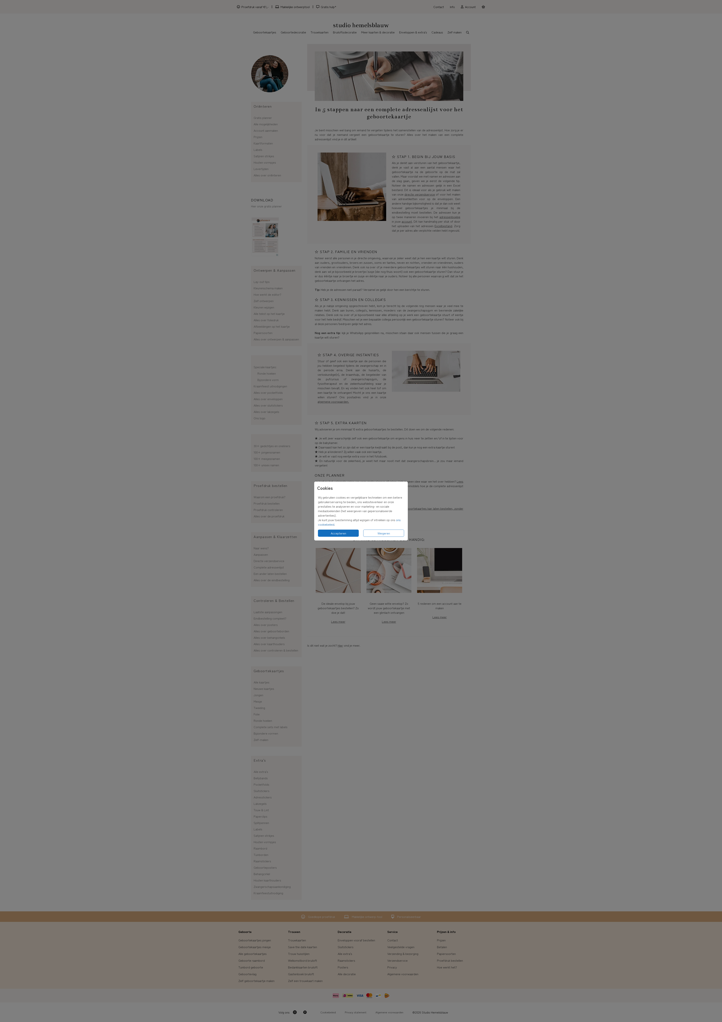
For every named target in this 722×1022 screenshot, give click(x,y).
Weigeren (384, 533)
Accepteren (338, 533)
